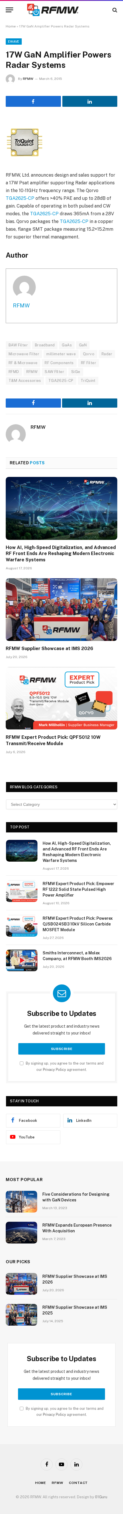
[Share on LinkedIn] (90, 101)
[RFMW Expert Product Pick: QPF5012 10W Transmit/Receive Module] (61, 698)
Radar (107, 354)
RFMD (14, 372)
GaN (83, 345)
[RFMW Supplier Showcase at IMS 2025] (21, 1315)
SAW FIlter (54, 372)
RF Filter (88, 363)
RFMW (28, 79)
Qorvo (88, 354)
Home (11, 26)
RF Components (59, 363)
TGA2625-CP (20, 198)
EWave (13, 41)
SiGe (75, 372)
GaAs (67, 345)
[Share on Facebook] (33, 101)
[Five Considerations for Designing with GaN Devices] (21, 1202)
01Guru (101, 1497)
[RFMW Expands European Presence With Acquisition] (21, 1232)
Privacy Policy (54, 1069)
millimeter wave (61, 354)
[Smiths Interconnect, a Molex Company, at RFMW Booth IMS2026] (21, 960)
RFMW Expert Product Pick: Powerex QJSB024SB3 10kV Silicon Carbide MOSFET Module (78, 924)
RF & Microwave (23, 363)
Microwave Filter (24, 354)
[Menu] (9, 9)
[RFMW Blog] (61, 10)
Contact (78, 1483)
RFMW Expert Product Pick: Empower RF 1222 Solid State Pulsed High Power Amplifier (78, 889)
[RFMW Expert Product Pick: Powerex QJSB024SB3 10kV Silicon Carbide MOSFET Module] (21, 926)
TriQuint (88, 380)
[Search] (114, 9)
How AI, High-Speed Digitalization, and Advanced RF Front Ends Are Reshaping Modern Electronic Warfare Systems (61, 554)
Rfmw (57, 1483)
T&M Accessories (25, 380)
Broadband (45, 345)
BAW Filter (18, 345)
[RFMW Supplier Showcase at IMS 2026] (61, 609)
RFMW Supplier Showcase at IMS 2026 (49, 648)
